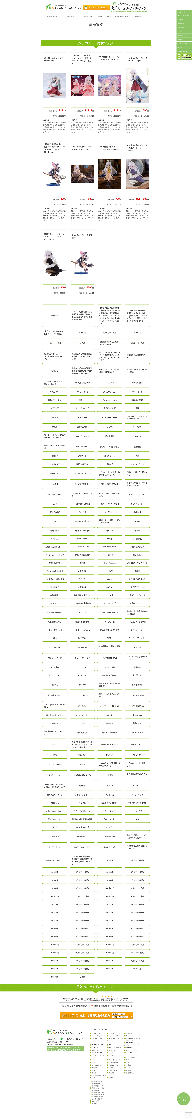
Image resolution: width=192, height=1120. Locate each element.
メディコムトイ (96, 1065)
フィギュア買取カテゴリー (100, 1030)
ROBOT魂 (95, 1047)
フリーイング (130, 1060)
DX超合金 (129, 1033)
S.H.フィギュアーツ (115, 1047)
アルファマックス (97, 1053)
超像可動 (128, 1070)
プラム (94, 1062)
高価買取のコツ (182, 39)
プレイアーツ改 (113, 1062)
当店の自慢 (181, 27)
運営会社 (180, 47)
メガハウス (129, 1062)
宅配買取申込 (181, 20)
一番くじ (128, 1065)
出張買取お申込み (97, 1096)
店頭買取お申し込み (98, 1092)
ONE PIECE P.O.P (97, 1045)
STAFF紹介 (181, 31)
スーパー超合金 (130, 1057)
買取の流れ (70, 16)
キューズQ (129, 1053)
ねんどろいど (113, 1050)
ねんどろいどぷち (131, 1050)
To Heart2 (129, 1047)
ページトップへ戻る (183, 1099)
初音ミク (94, 1067)
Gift (127, 1036)
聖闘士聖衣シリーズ (115, 1070)
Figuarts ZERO (113, 1036)
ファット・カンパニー (115, 1060)
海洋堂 (94, 1070)
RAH (110, 1045)
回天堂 (128, 1067)
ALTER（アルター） (98, 1033)
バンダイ (94, 1060)
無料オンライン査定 (104, 16)
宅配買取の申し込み (121, 16)
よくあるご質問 (87, 16)
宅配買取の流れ (97, 1081)
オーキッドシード (114, 1053)
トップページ (181, 12)
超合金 (94, 1073)
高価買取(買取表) (182, 51)
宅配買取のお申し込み (99, 1094)
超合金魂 (111, 1073)
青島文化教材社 (130, 1073)
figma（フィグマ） (97, 1036)
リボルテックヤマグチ (115, 1065)
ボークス (111, 1077)
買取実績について (183, 35)
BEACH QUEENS (114, 1033)
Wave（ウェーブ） (97, 1050)
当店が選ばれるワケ (53, 16)
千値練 (111, 1067)
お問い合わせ (138, 16)
